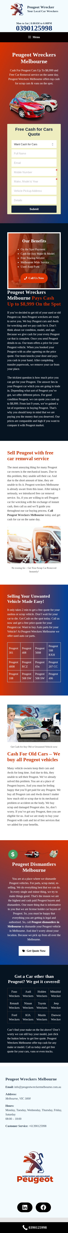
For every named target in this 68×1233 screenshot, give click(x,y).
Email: (9, 1087)
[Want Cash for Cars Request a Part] (34, 144)
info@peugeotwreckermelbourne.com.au (37, 1087)
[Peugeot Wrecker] (17, 8)
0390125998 (34, 28)
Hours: (9, 1105)
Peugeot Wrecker (40, 7)
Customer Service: (16, 1126)
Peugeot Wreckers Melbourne (31, 1079)
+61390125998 (37, 1126)
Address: (11, 1094)
